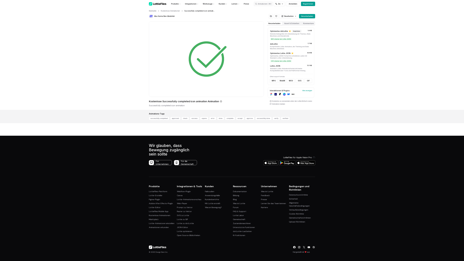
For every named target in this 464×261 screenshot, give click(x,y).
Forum (236, 207)
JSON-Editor (182, 227)
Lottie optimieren (184, 231)
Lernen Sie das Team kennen (273, 203)
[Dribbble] (313, 247)
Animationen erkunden (159, 227)
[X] (304, 247)
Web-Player (182, 203)
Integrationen (190, 4)
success (195, 118)
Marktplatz (154, 219)
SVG (299, 81)
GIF (308, 81)
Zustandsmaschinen (242, 223)
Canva (179, 195)
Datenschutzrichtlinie (298, 195)
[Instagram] (299, 247)
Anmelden (293, 4)
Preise (246, 4)
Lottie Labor (238, 215)
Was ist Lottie (239, 203)
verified (285, 118)
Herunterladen (307, 16)
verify (276, 118)
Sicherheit (293, 199)
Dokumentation (240, 191)
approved (175, 118)
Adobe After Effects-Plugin (161, 203)
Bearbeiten (289, 16)
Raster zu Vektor (184, 211)
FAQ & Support (239, 211)
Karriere (264, 207)
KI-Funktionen (239, 235)
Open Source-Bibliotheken (188, 235)
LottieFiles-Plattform (158, 191)
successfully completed (159, 118)
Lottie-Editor (155, 207)
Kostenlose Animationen (159, 215)
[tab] (274, 23)
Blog (235, 199)
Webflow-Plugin (184, 191)
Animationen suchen (265, 4)
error (213, 118)
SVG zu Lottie (183, 215)
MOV (291, 81)
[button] (151, 16)
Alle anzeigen (307, 90)
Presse (264, 199)
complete (230, 118)
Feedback (265, 195)
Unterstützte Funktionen (244, 227)
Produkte (175, 4)
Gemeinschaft (239, 219)
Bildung (236, 195)
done (220, 118)
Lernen (234, 4)
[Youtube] (308, 247)
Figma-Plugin (154, 199)
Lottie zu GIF (182, 219)
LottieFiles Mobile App (158, 211)
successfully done (263, 118)
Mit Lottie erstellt (212, 203)
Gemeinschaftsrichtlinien (300, 218)
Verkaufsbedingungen (298, 210)
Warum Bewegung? (213, 207)
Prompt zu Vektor (185, 207)
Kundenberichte (212, 199)
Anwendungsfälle (212, 195)
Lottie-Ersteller (155, 195)
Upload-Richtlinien (297, 222)
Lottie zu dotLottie (185, 223)
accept (240, 118)
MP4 (274, 81)
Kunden (222, 4)
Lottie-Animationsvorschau (189, 199)
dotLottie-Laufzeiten (242, 231)
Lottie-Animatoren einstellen (161, 223)
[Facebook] (294, 247)
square (204, 118)
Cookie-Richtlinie (296, 214)
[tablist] (291, 23)
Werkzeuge (207, 4)
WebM (282, 81)
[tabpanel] (291, 68)
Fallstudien (209, 191)
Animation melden (278, 104)
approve (250, 118)
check (185, 118)
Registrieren (308, 4)
